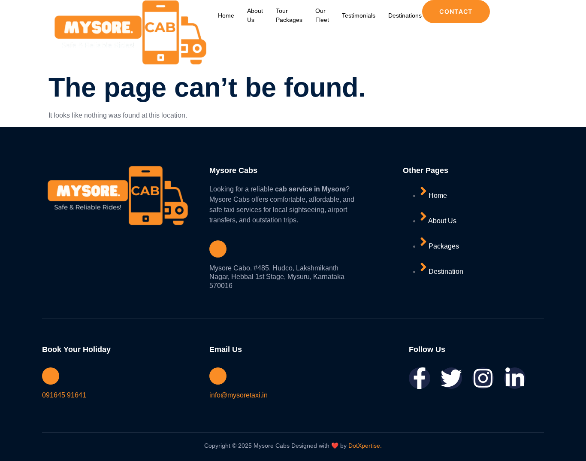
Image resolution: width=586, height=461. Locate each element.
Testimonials (358, 15)
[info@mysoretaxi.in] (218, 376)
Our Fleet (322, 15)
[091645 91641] (50, 376)
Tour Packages (289, 15)
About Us (255, 15)
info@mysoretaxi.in (238, 395)
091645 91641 (64, 395)
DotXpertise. (364, 445)
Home (226, 15)
